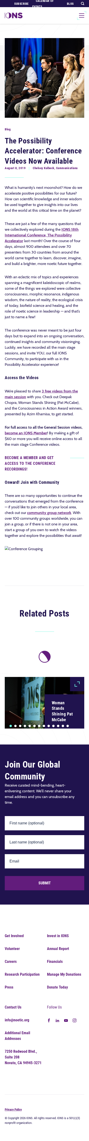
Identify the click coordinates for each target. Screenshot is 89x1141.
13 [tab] (67, 726)
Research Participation (22, 974)
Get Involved (14, 936)
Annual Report (58, 948)
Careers (11, 961)
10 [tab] (53, 726)
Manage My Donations (64, 974)
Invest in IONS (58, 936)
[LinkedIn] (57, 1020)
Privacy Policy (13, 1109)
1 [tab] (10, 726)
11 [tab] (58, 726)
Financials (55, 961)
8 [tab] (44, 726)
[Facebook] (49, 1020)
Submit (44, 883)
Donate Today (57, 987)
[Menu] (81, 15)
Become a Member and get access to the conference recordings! (30, 463)
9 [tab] (49, 726)
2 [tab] (15, 726)
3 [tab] (20, 726)
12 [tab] (63, 726)
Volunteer (12, 948)
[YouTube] (66, 1020)
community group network (49, 512)
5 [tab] (30, 726)
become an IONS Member (26, 433)
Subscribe (21, 3)
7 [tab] (39, 726)
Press (9, 987)
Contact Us (13, 1007)
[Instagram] (74, 1020)
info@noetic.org (17, 1020)
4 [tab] (25, 726)
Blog (70, 3)
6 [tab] (34, 726)
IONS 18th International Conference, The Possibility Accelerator (42, 235)
